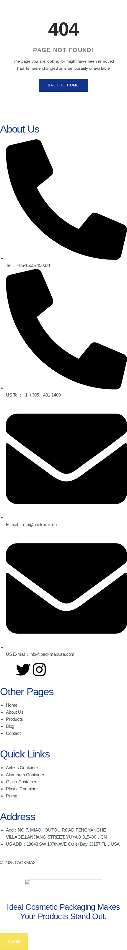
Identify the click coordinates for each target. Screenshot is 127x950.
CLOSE (14, 941)
